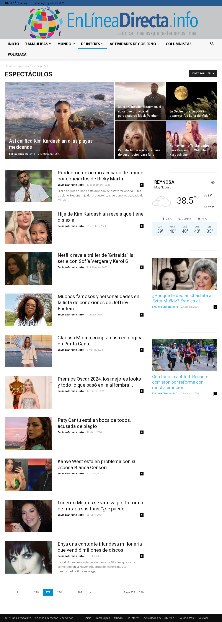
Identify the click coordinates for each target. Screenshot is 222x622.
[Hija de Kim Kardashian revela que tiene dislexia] (28, 227)
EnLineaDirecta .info (22, 153)
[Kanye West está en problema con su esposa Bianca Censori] (28, 475)
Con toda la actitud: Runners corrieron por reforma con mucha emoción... (180, 382)
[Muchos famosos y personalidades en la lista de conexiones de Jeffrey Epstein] (28, 310)
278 (36, 592)
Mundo (64, 43)
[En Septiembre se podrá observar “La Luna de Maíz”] (191, 101)
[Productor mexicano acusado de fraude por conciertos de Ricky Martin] (28, 186)
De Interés (90, 43)
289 (80, 592)
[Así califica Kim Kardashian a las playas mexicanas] (59, 121)
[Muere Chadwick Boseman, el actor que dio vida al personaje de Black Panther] (140, 101)
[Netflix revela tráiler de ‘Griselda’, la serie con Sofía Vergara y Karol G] (28, 268)
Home (8, 66)
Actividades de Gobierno (133, 43)
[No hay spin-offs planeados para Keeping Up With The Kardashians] (191, 140)
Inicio (13, 43)
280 (59, 592)
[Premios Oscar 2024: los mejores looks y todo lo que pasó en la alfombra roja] (28, 392)
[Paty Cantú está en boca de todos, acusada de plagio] (28, 433)
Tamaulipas (36, 43)
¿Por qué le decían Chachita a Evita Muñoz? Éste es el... (181, 298)
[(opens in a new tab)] (184, 274)
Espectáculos (24, 66)
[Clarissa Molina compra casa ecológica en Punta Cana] (28, 351)
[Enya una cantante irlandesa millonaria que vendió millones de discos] (28, 557)
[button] (212, 44)
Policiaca (17, 54)
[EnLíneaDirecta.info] (111, 22)
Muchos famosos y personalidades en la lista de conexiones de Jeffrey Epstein (98, 302)
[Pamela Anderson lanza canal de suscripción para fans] (140, 140)
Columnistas (178, 43)
